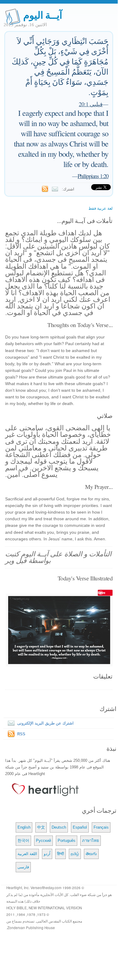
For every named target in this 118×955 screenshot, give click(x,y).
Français (101, 827)
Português (66, 840)
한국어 (23, 840)
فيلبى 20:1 (91, 104)
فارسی (23, 867)
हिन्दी (60, 853)
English (24, 827)
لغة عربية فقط (100, 208)
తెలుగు (91, 853)
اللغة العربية (27, 853)
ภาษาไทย (90, 840)
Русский (43, 840)
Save (101, 592)
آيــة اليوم (42, 15)
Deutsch (59, 827)
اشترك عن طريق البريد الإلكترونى (45, 723)
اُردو (47, 853)
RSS (21, 734)
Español (80, 827)
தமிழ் (75, 853)
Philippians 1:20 (93, 176)
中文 (41, 827)
